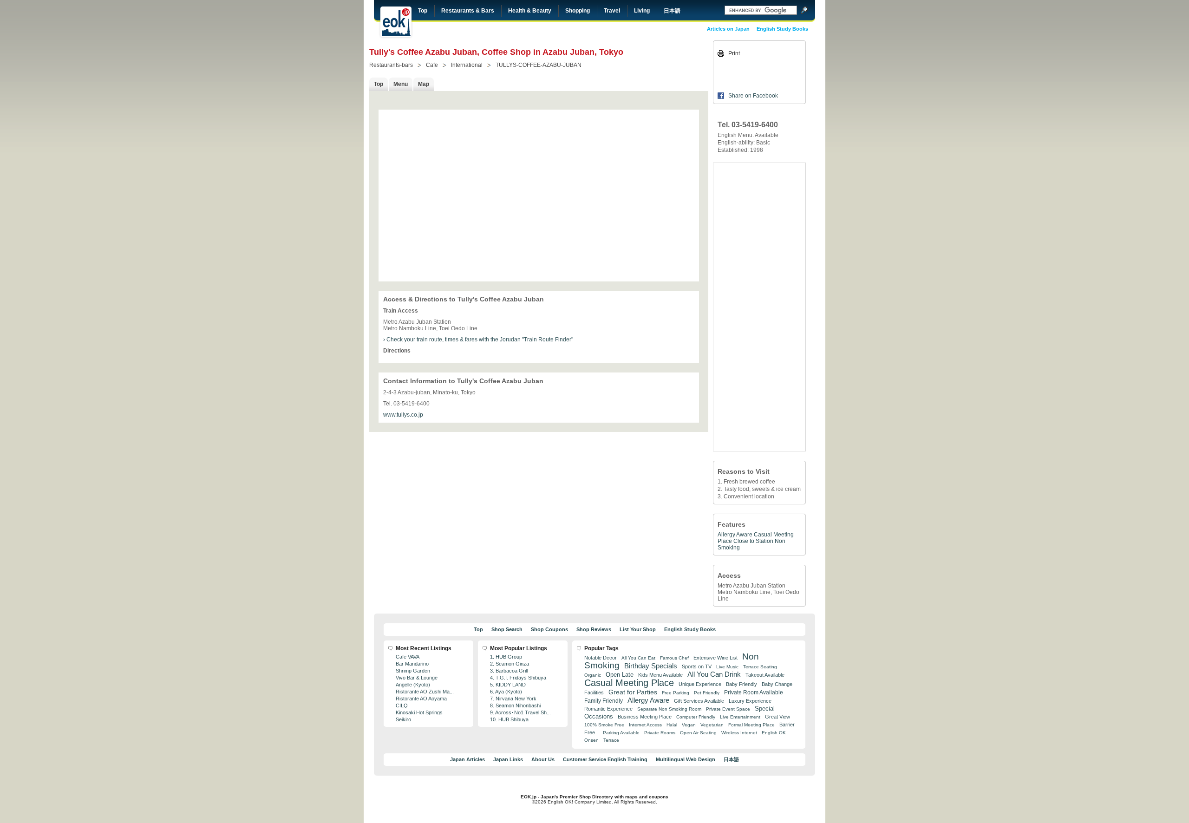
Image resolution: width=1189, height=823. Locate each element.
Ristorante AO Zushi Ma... (425, 691)
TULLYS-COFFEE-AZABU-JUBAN (538, 65)
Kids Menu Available (660, 675)
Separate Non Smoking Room (669, 709)
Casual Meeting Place (629, 683)
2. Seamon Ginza (509, 663)
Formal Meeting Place (751, 724)
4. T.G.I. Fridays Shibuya (518, 677)
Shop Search (507, 629)
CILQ (402, 705)
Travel (612, 10)
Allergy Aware (735, 534)
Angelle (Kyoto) (413, 684)
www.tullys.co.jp (403, 415)
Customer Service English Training (605, 759)
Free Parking (675, 692)
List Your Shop (638, 629)
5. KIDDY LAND (508, 684)
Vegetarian (712, 724)
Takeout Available (764, 675)
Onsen (591, 740)
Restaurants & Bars (467, 10)
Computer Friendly (695, 716)
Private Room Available (753, 692)
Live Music (727, 666)
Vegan (689, 724)
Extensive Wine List (715, 657)
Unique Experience (700, 684)
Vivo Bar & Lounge (417, 677)
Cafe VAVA (407, 657)
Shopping (577, 10)
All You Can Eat (638, 657)
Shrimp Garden (413, 670)
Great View (777, 716)
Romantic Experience (608, 709)
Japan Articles (467, 759)
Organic (592, 675)
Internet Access (645, 724)
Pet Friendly (706, 692)
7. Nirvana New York (513, 698)
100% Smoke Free (604, 724)
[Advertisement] (759, 307)
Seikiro (403, 719)
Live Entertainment (740, 716)
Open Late (620, 674)
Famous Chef (674, 657)
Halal (671, 724)
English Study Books (782, 29)
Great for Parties (632, 692)
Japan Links (508, 759)
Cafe (432, 65)
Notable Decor (600, 657)
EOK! (396, 22)
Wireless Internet (739, 732)
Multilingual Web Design (685, 759)
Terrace (611, 740)
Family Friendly (603, 701)
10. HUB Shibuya (509, 719)
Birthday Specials (650, 666)
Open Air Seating (698, 732)
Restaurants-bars (391, 65)
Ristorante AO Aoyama (421, 698)
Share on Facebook (753, 95)
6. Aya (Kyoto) (506, 691)
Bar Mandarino (412, 663)
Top (422, 10)
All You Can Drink (714, 674)
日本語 (672, 10)
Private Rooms (659, 732)
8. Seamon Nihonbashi (515, 705)
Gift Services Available (699, 701)
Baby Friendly (741, 684)
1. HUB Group (506, 657)
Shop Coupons (549, 629)
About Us (543, 759)
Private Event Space (728, 709)
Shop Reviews (593, 629)
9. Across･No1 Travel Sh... (520, 712)
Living (642, 10)
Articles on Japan (728, 29)
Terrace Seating (760, 666)
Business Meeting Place (645, 716)
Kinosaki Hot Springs (419, 712)
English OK (774, 732)
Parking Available (621, 732)
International (467, 65)
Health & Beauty (529, 10)
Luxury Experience (750, 701)
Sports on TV (697, 666)
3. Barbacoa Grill (509, 670)
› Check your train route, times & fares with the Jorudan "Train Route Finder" (478, 339)
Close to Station (753, 541)
